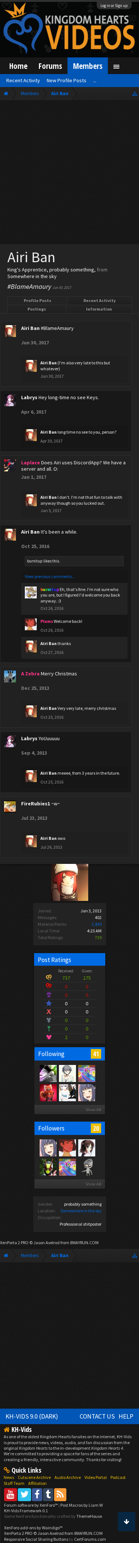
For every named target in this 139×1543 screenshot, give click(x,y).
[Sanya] (67, 1092)
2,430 (97, 924)
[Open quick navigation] (134, 93)
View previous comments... (50, 576)
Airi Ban (30, 328)
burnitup (35, 561)
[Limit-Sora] (48, 1073)
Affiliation (37, 1483)
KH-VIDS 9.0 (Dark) (32, 1416)
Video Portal (96, 1477)
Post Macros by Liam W (81, 1505)
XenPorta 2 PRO (14, 1242)
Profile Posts (37, 300)
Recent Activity (99, 300)
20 (96, 1128)
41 (96, 1053)
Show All (93, 1109)
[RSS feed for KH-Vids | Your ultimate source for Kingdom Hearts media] (60, 1494)
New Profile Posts (66, 80)
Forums (50, 65)
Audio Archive (67, 1477)
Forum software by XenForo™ (31, 1505)
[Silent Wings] (86, 1073)
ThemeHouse (89, 1516)
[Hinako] (67, 1073)
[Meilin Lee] (48, 1092)
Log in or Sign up (114, 5)
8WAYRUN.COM (84, 1242)
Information (99, 309)
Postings (36, 309)
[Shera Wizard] (86, 1147)
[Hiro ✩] (48, 1167)
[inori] (86, 1092)
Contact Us (97, 1416)
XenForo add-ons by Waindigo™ (33, 1527)
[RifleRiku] (86, 1167)
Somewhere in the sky (81, 1210)
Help (126, 1416)
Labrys (29, 397)
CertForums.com (90, 1539)
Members (87, 65)
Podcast (118, 1477)
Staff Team (14, 1483)
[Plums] (67, 1147)
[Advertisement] (69, 173)
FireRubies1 (35, 803)
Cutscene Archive (34, 1477)
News (9, 1477)
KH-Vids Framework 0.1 (26, 1510)
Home (18, 65)
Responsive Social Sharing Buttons (36, 1539)
